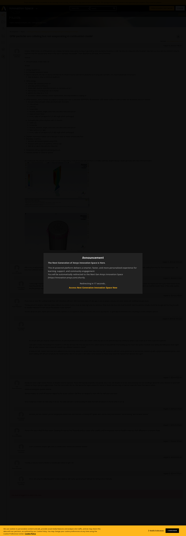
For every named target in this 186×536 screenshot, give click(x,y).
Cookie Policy (30, 534)
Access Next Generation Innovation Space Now (93, 287)
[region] (93, 530)
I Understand (172, 530)
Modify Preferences (157, 530)
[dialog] (93, 268)
